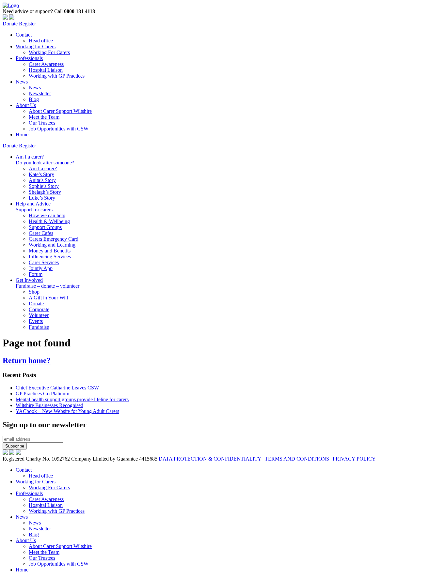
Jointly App (41, 268)
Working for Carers (36, 46)
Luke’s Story (42, 198)
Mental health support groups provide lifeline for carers (72, 399)
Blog (34, 99)
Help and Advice (34, 206)
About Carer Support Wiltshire (60, 111)
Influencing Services (50, 256)
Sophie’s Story (44, 186)
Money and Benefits (50, 250)
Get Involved (47, 283)
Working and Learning (52, 245)
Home (22, 134)
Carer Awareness (46, 64)
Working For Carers (49, 52)
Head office (41, 40)
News (22, 81)
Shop (34, 292)
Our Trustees (42, 123)
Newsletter (40, 93)
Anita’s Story (42, 180)
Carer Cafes (41, 233)
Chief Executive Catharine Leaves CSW (57, 387)
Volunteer (39, 315)
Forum (35, 274)
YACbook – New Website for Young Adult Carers (67, 411)
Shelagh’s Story (45, 192)
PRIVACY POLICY (354, 459)
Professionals (29, 58)
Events (36, 321)
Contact (24, 35)
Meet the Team (44, 117)
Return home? (27, 360)
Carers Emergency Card (53, 239)
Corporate (39, 309)
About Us (26, 105)
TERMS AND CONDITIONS (297, 459)
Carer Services (44, 262)
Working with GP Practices (57, 76)
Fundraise (39, 327)
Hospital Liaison (46, 70)
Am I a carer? (45, 159)
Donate (10, 23)
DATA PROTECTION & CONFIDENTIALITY (210, 459)
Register (27, 23)
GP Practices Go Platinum (42, 393)
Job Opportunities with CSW (58, 128)
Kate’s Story (41, 174)
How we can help (47, 215)
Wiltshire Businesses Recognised (49, 405)
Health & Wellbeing (49, 221)
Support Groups (45, 227)
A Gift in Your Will (48, 297)
